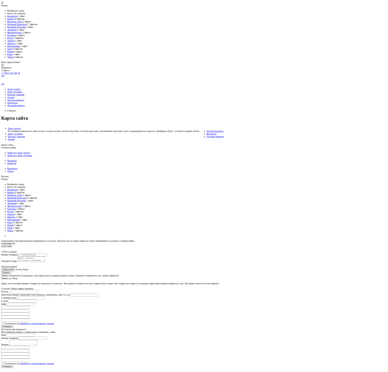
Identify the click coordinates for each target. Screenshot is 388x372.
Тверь (10, 57)
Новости (11, 163)
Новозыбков (14, 46)
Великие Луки (15, 21)
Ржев (10, 54)
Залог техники (14, 92)
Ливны (11, 40)
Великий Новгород (17, 24)
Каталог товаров (15, 94)
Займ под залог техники (19, 155)
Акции (10, 97)
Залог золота (13, 89)
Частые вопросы (15, 100)
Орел (10, 49)
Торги (10, 171)
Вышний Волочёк (17, 27)
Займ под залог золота (18, 152)
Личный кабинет (16, 105)
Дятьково (12, 29)
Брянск (11, 19)
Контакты (12, 102)
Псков (10, 51)
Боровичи (12, 16)
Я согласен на (29, 323)
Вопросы (12, 160)
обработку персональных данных (37, 323)
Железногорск (14, 32)
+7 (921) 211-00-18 (10, 73)
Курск (10, 38)
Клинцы (12, 35)
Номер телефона (10, 254)
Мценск (11, 43)
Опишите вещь (9, 261)
